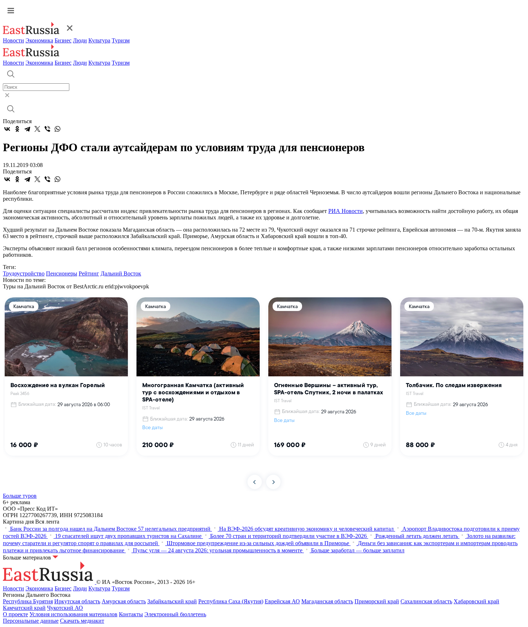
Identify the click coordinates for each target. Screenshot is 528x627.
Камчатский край (24, 608)
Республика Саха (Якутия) (230, 601)
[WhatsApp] (57, 129)
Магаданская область (327, 601)
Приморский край (377, 601)
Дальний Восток (121, 273)
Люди (80, 40)
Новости (13, 40)
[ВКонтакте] (7, 129)
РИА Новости (345, 211)
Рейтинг (89, 273)
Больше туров (20, 496)
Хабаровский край (476, 601)
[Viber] (47, 129)
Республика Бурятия (28, 601)
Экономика (39, 40)
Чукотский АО (65, 608)
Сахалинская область (426, 601)
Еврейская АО (282, 601)
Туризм (121, 40)
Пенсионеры (61, 273)
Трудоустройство (24, 273)
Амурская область (124, 601)
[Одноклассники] (17, 129)
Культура (99, 40)
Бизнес (63, 40)
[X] (37, 129)
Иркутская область (77, 601)
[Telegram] (27, 129)
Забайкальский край (172, 601)
